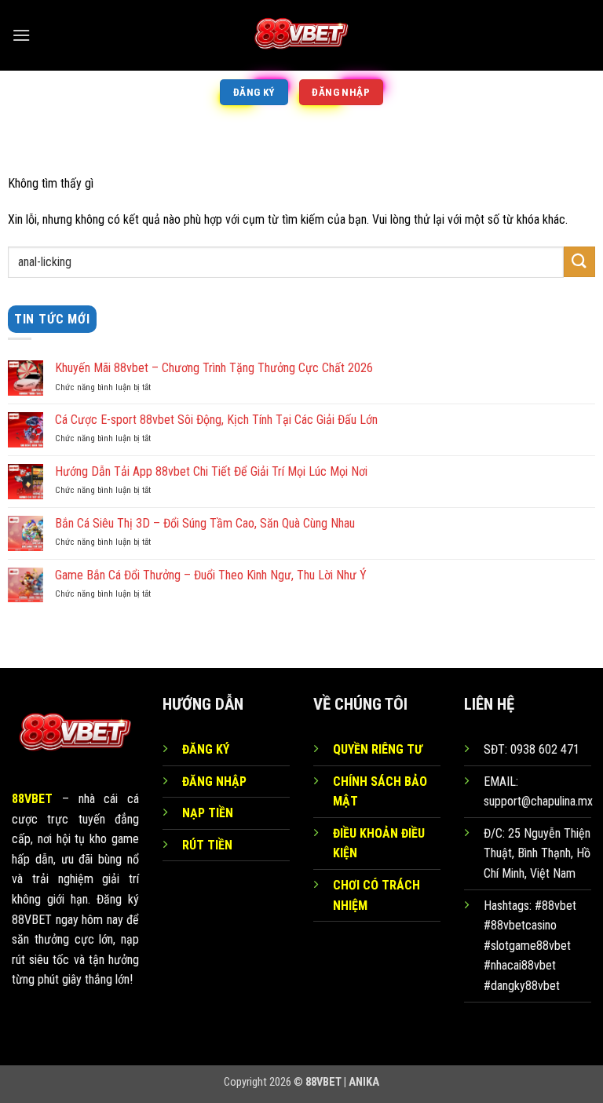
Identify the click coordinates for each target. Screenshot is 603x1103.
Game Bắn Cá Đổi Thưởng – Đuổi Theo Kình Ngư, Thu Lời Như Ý (211, 575)
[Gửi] (579, 262)
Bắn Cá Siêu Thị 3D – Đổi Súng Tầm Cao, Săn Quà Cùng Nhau (205, 523)
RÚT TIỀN (207, 845)
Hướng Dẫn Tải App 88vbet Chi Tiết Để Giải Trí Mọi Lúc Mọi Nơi (211, 471)
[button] (21, 35)
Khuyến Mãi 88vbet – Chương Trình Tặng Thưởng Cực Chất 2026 (214, 367)
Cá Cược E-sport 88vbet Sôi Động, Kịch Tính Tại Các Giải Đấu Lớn (216, 419)
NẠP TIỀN (207, 812)
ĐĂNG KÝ (205, 749)
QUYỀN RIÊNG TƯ (377, 749)
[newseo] (301, 35)
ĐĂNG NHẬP (214, 781)
